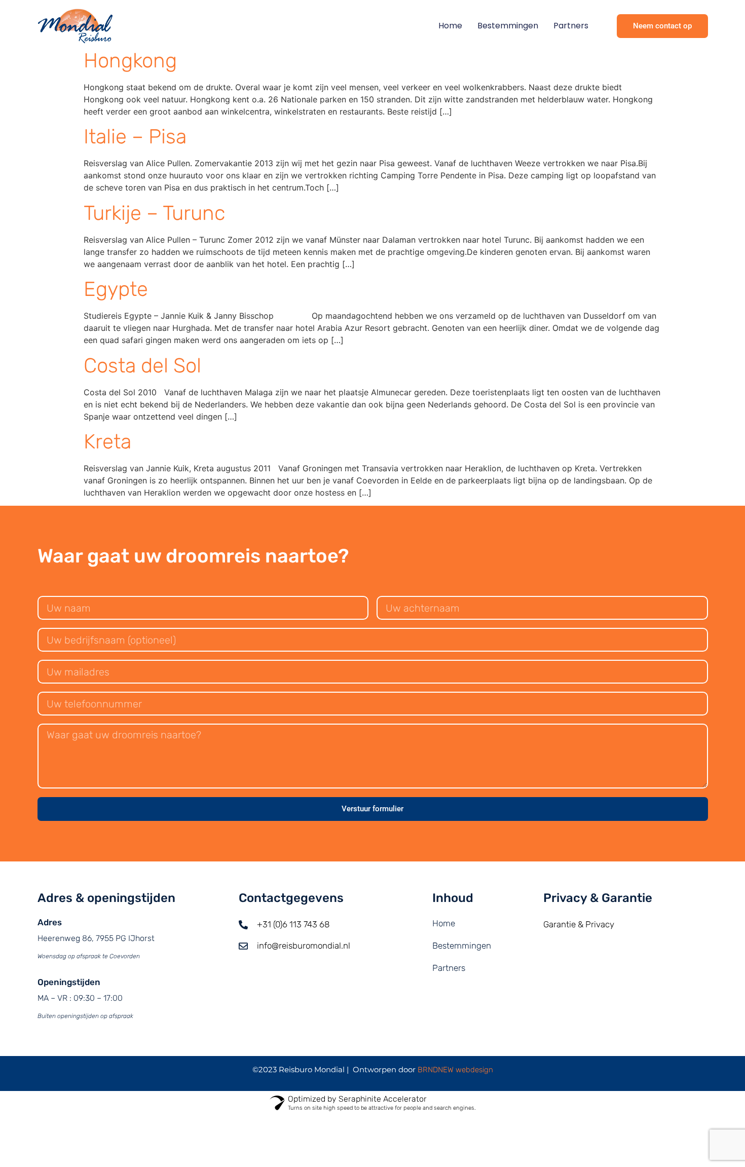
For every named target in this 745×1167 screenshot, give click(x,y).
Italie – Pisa (135, 136)
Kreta (107, 442)
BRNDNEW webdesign (455, 1069)
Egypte (116, 289)
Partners (570, 25)
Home (450, 25)
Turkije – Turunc (154, 213)
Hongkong (130, 60)
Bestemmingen (507, 25)
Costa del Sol (142, 366)
